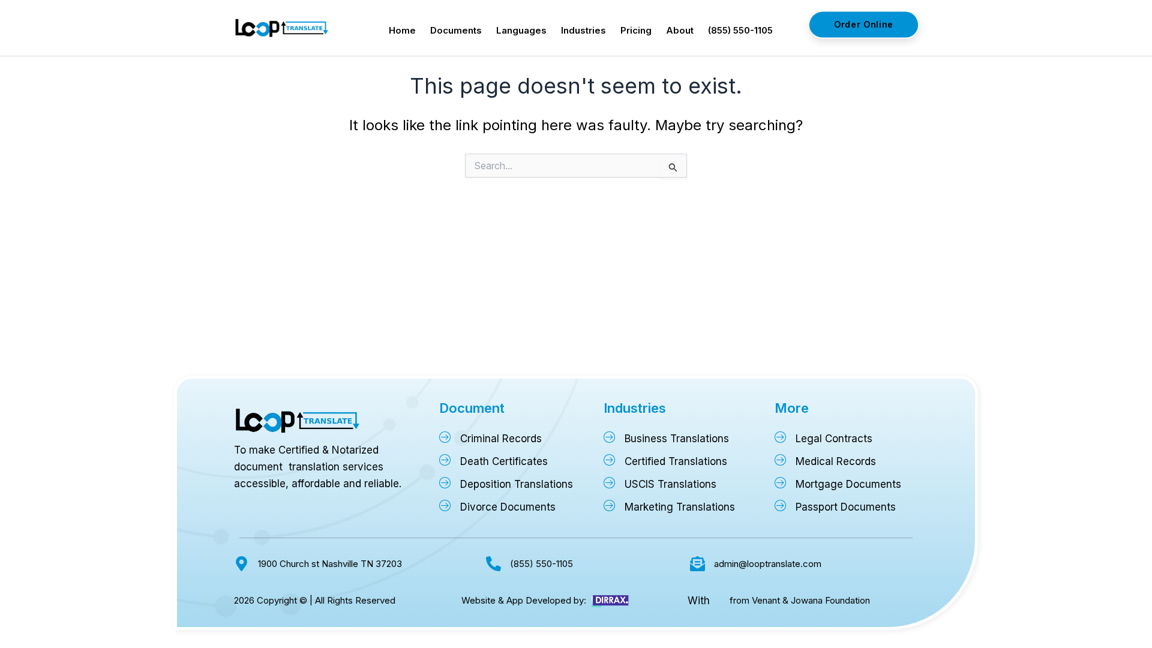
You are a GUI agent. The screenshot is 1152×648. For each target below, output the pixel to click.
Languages (521, 30)
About (680, 30)
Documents (456, 30)
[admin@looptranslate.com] (697, 563)
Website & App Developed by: (523, 600)
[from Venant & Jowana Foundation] (719, 601)
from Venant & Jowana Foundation (800, 600)
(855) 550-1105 (740, 30)
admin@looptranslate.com (767, 563)
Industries (583, 30)
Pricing (636, 30)
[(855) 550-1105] (493, 563)
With (699, 601)
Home (402, 30)
